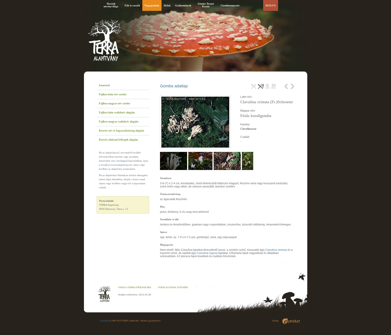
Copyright (104, 321)
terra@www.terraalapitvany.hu (116, 164)
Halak (167, 5)
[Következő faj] (292, 86)
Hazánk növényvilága (111, 5)
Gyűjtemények (183, 5)
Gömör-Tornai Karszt (206, 5)
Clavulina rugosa (207, 253)
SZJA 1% (270, 5)
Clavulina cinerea (276, 249)
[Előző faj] (286, 86)
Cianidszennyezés (230, 5)
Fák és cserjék (132, 5)
